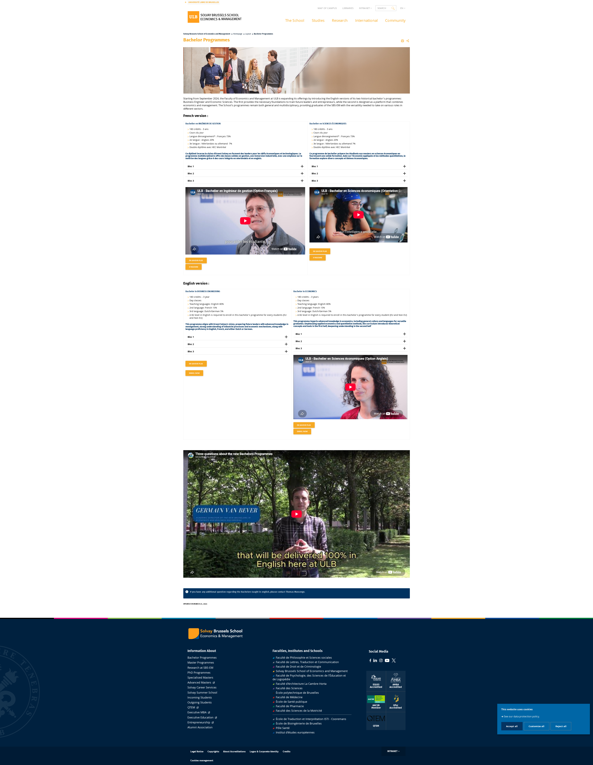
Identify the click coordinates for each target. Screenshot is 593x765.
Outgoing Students (199, 702)
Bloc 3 (191, 180)
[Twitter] (394, 660)
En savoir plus (196, 260)
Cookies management (201, 760)
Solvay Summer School (202, 692)
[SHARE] (408, 41)
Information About (201, 651)
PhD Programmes (198, 672)
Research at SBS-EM (200, 667)
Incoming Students (199, 697)
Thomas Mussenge (295, 592)
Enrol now (194, 373)
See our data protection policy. (522, 716)
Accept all (512, 726)
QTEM (191, 707)
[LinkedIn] (375, 661)
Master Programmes (200, 662)
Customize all (536, 726)
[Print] (402, 41)
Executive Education (200, 717)
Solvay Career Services (202, 687)
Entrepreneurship (199, 722)
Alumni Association (199, 727)
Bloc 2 (191, 173)
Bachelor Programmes (202, 657)
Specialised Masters (200, 677)
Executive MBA (197, 712)
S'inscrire (193, 267)
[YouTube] (387, 661)
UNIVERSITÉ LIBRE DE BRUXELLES (203, 2)
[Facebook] (370, 661)
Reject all (560, 726)
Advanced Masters (199, 682)
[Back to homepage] (214, 17)
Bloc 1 (191, 166)
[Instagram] (381, 661)
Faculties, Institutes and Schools (298, 651)
